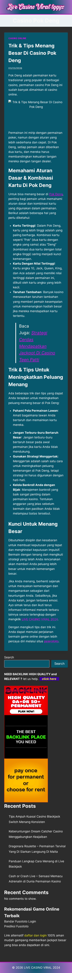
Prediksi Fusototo (16, 926)
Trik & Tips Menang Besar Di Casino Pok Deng (32, 53)
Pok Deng (56, 194)
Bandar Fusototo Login (20, 921)
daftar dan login (35, 935)
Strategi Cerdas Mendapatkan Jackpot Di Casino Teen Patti (37, 346)
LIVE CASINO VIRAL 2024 (40, 619)
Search (9, 657)
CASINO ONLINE (17, 38)
